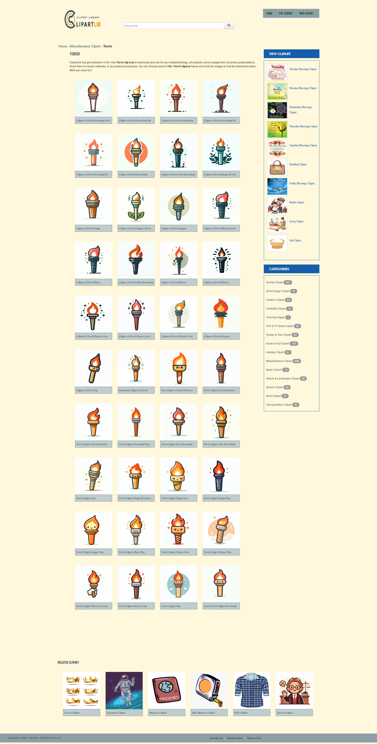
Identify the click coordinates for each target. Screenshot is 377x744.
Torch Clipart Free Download (219, 444)
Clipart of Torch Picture (216, 282)
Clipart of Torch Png (87, 390)
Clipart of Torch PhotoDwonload (136, 282)
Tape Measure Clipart (203, 712)
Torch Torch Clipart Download (220, 606)
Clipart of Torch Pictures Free (177, 336)
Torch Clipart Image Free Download (138, 498)
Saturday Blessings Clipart (303, 145)
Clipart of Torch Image (88, 228)
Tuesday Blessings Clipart (302, 69)
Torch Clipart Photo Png (132, 552)
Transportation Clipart (279, 404)
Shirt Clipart (241, 712)
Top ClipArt (286, 13)
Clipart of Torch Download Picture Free (225, 120)
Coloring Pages (275, 317)
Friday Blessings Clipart (301, 183)
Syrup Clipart (296, 221)
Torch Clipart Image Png (217, 498)
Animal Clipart (275, 282)
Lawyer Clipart (285, 712)
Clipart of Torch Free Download (178, 174)
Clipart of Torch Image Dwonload (221, 174)
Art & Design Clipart (278, 291)
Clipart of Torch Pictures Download (137, 336)
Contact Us (216, 738)
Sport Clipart (274, 396)
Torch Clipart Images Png (89, 552)
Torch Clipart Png (170, 606)
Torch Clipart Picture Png (217, 552)
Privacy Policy (235, 738)
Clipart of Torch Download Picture (94, 174)
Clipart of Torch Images (173, 228)
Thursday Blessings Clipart (303, 126)
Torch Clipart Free (86, 498)
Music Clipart (274, 369)
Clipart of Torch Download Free (93, 120)
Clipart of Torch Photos (173, 282)
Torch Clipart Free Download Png (179, 444)
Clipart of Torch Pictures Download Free (97, 336)
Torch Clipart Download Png (134, 444)
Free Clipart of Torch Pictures (177, 390)
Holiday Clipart (275, 352)
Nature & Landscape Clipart (283, 378)
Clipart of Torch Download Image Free (139, 120)
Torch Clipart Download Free (91, 444)
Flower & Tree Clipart (279, 334)
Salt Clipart (295, 240)
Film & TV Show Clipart (280, 326)
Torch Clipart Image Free (174, 498)
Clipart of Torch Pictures (217, 336)
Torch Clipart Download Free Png (222, 390)
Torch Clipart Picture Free (175, 552)
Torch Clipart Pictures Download (93, 606)
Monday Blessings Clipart (302, 88)
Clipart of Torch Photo (88, 282)
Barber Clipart (296, 202)
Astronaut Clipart (116, 712)
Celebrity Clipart (276, 308)
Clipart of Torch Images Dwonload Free (140, 228)
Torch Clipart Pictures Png (133, 606)
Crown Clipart (72, 712)
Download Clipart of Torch (133, 390)
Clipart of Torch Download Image (179, 120)
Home (269, 13)
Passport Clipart (158, 712)
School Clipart (275, 387)
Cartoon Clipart (275, 299)
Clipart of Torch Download (133, 174)
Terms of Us (254, 738)
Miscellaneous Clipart (85, 46)
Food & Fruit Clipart (278, 343)
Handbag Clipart (297, 164)
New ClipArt (307, 13)
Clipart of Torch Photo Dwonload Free (224, 228)
